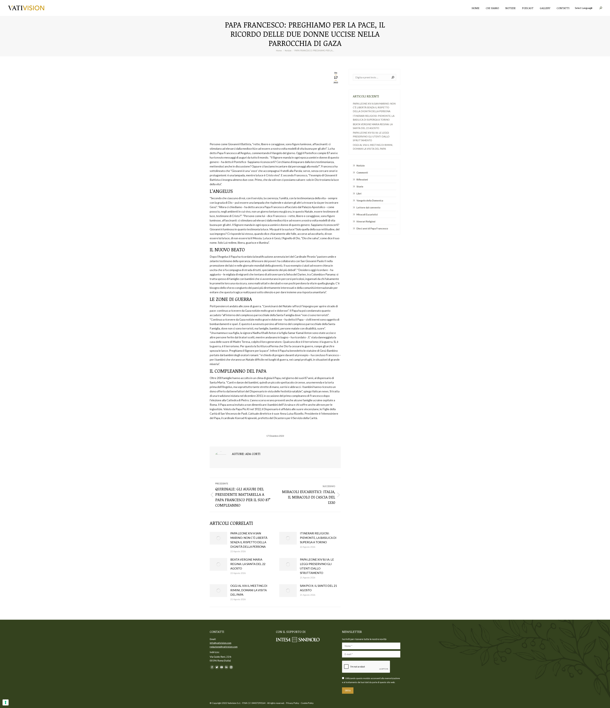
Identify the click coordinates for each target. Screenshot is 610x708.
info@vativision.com (220, 642)
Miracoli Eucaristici (367, 214)
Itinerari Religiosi (365, 221)
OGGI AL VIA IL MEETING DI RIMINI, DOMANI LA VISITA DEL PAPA (248, 590)
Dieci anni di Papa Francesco (372, 228)
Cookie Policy (307, 703)
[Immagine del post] (218, 538)
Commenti (362, 172)
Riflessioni (362, 179)
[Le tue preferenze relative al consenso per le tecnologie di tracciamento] (6, 702)
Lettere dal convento (368, 207)
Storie (359, 186)
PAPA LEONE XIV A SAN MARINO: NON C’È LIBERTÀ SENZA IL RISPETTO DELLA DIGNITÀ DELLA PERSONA (248, 540)
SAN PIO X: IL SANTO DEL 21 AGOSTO (318, 588)
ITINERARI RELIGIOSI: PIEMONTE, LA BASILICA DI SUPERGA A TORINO (318, 538)
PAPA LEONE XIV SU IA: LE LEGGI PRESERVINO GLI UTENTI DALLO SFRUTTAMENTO (317, 566)
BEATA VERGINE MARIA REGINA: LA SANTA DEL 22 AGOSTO (247, 564)
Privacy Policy (292, 703)
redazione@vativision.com (223, 646)
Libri (358, 193)
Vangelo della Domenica (369, 200)
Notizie (360, 165)
